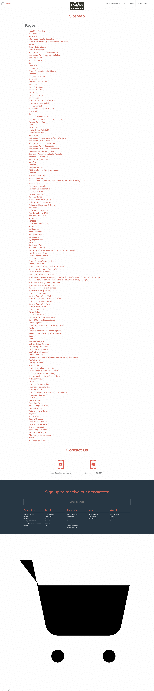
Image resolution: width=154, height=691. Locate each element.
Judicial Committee (37, 122)
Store (111, 521)
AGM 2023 (33, 218)
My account (34, 237)
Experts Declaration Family (40, 304)
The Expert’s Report (37, 408)
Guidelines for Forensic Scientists (43, 288)
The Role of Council (37, 360)
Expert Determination (38, 47)
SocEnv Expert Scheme (38, 352)
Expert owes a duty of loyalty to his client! (46, 266)
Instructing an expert (38, 430)
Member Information (37, 178)
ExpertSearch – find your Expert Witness (46, 325)
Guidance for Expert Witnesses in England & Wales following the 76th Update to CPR (64, 277)
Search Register (35, 323)
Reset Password (35, 232)
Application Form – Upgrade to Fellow (44, 55)
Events (112, 516)
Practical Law (34, 400)
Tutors (31, 382)
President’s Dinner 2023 (38, 216)
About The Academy (37, 31)
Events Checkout (36, 95)
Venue (31, 438)
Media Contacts (93, 518)
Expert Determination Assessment (43, 371)
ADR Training (34, 365)
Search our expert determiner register (45, 331)
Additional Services (37, 440)
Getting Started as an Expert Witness (45, 269)
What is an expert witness (40, 435)
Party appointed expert (39, 424)
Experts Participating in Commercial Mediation (48, 42)
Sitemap (32, 339)
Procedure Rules (35, 403)
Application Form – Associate (41, 141)
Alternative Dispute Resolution (41, 39)
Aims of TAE (34, 36)
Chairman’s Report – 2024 (39, 224)
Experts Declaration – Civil (40, 296)
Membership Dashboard (39, 159)
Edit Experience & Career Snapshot (44, 170)
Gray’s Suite (34, 111)
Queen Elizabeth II (36, 315)
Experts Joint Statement (39, 307)
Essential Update (36, 390)
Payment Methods (36, 194)
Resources (92, 521)
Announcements (93, 514)
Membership (115, 3)
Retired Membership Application (42, 320)
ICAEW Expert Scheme (38, 349)
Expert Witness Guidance (39, 272)
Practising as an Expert (38, 253)
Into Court (33, 398)
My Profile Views (35, 234)
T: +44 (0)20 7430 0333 (30, 521)
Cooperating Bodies (37, 76)
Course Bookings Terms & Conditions (44, 376)
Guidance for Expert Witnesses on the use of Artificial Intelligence (57, 181)
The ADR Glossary (36, 50)
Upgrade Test (34, 416)
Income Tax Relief (36, 192)
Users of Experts (36, 419)
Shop (123, 3)
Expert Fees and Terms (38, 256)
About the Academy (72, 514)
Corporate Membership (39, 82)
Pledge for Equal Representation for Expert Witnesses (52, 250)
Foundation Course (37, 395)
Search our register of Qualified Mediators (46, 333)
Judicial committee (72, 525)
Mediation (33, 44)
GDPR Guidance (35, 197)
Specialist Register (36, 341)
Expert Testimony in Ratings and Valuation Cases (49, 392)
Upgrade (32, 414)
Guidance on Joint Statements (42, 285)
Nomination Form (36, 245)
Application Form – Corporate (41, 146)
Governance (70, 516)
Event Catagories (36, 87)
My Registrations (36, 240)
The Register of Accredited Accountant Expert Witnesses (53, 357)
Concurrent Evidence (38, 422)
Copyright (33, 79)
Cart (30, 63)
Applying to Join (35, 58)
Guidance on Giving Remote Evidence (44, 283)
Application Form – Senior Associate (44, 149)
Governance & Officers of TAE (41, 109)
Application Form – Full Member (42, 143)
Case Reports (92, 516)
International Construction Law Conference (47, 119)
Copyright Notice (50, 514)
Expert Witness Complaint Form (42, 71)
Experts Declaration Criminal (41, 301)
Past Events (33, 208)
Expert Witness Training (39, 384)
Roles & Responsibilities (38, 406)
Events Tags (34, 98)
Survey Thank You (36, 355)
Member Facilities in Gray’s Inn (41, 200)
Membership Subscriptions (40, 189)
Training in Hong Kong (38, 411)
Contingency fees (36, 258)
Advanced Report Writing (39, 387)
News (31, 242)
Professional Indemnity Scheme (42, 205)
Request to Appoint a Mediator (42, 317)
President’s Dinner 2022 (38, 213)
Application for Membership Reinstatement (47, 138)
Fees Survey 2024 (36, 106)
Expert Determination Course (41, 368)
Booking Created (36, 60)
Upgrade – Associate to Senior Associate (46, 154)
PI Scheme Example (37, 248)
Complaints (33, 68)
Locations (33, 127)
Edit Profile (33, 165)
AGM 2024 (33, 221)
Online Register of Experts (40, 202)
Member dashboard (72, 527)
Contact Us (130, 3)
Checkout (33, 66)
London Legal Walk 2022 (39, 133)
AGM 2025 (33, 226)
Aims (68, 518)
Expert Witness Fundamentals (41, 261)
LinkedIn (26, 525)
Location (32, 125)
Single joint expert (36, 427)
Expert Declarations (37, 293)
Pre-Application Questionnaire (41, 151)
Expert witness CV (36, 309)
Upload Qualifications (38, 175)
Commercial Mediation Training (42, 373)
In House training (36, 379)
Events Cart (34, 92)
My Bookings (34, 229)
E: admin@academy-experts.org (32, 523)
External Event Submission (40, 103)
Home (31, 114)
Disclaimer (33, 84)
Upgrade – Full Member (38, 157)
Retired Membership (37, 186)
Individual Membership (38, 117)
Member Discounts (37, 183)
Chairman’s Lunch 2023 (38, 210)
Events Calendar (36, 90)
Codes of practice (36, 264)
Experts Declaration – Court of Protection (46, 299)
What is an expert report (39, 432)
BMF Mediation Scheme (39, 344)
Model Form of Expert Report (41, 291)
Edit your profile (35, 167)
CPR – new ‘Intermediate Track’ (42, 274)
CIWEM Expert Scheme (38, 347)
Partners (69, 523)
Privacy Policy (34, 312)
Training (107, 3)
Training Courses (36, 363)
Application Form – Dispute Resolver (44, 52)
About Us (33, 34)
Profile (31, 328)
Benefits (32, 162)
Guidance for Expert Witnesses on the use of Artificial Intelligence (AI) (58, 280)
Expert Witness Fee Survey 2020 (42, 101)
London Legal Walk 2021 (39, 130)
